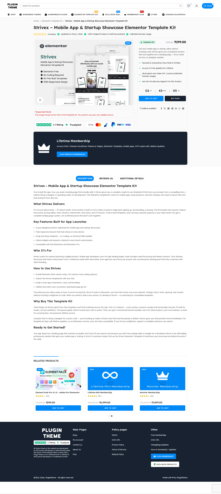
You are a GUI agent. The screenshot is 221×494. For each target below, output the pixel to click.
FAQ (75, 454)
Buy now (175, 98)
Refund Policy (118, 454)
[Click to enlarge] (40, 100)
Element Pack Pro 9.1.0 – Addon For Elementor (58, 392)
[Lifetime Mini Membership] (110, 378)
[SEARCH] (180, 6)
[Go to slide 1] (109, 416)
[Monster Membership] (162, 378)
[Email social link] (168, 108)
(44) (152, 396)
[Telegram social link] (183, 108)
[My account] (197, 5)
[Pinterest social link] (172, 108)
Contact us (77, 445)
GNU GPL (116, 440)
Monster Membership (150, 392)
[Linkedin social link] (176, 108)
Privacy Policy (118, 445)
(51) (99, 396)
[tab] (85, 178)
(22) (47, 396)
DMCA (114, 435)
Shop (75, 435)
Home (36, 21)
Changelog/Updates (160, 445)
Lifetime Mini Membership (100, 392)
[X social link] (165, 108)
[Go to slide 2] (111, 416)
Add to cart (151, 98)
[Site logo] (12, 6)
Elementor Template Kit (52, 21)
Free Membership (158, 435)
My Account (78, 440)
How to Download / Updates (163, 449)
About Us (77, 449)
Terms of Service (119, 449)
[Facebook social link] (161, 108)
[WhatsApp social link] (179, 108)
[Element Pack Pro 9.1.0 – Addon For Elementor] (58, 378)
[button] (58, 408)
